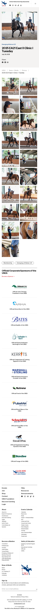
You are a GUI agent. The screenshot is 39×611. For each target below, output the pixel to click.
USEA (4, 70)
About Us (4, 512)
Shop (4, 493)
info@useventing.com (19, 603)
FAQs (23, 488)
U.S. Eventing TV (6, 571)
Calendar (23, 512)
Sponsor (4, 526)
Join (3, 491)
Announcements (27, 493)
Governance (5, 515)
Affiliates (4, 521)
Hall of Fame (5, 523)
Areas (3, 519)
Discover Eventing (8, 501)
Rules (22, 515)
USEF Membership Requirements (6, 559)
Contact (5, 496)
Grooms (4, 547)
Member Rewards (6, 555)
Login (4, 504)
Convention (5, 543)
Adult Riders (5, 549)
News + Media (13, 70)
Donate (4, 488)
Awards (23, 530)
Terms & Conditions (16, 596)
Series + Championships (27, 517)
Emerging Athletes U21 (9, 44)
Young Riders (5, 551)
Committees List (6, 525)
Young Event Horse (26, 523)
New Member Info (6, 556)
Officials (23, 549)
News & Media (7, 565)
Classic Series (24, 525)
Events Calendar (26, 509)
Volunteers (23, 534)
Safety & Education (28, 541)
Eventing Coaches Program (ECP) (28, 544)
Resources (25, 491)
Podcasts (4, 573)
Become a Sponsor (7, 276)
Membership (8, 263)
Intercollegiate (24, 526)
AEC (22, 519)
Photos (24, 70)
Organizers (24, 536)
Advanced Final (25, 521)
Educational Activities (26, 547)
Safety (22, 550)
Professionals (5, 545)
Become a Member (8, 541)
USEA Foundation (8, 499)
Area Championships (26, 532)
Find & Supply (21, 606)
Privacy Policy (25, 596)
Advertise (4, 575)
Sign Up (4, 580)
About (4, 509)
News (3, 567)
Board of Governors (7, 513)
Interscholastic (25, 528)
